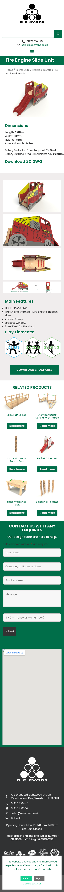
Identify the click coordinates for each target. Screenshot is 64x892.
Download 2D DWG (23, 161)
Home (9, 70)
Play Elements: (19, 332)
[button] (32, 51)
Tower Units (23, 70)
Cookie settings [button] (32, 883)
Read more (17, 426)
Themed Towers (41, 70)
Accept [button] (26, 878)
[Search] (58, 34)
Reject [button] (39, 878)
